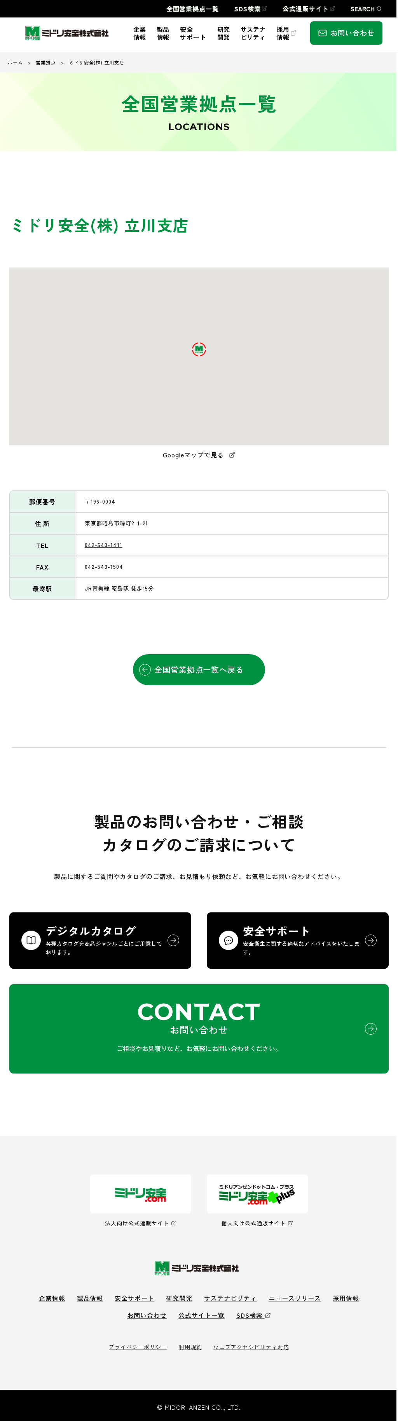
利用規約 (190, 1347)
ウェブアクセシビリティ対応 (251, 1347)
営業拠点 (46, 62)
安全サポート (134, 1298)
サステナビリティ (230, 1298)
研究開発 (179, 1298)
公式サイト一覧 (201, 1315)
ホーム (15, 62)
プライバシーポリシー (138, 1347)
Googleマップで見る (194, 454)
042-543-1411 (103, 545)
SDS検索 (249, 1315)
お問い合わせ (147, 1315)
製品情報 (90, 1298)
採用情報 (346, 1298)
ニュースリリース (295, 1298)
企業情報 (52, 1298)
